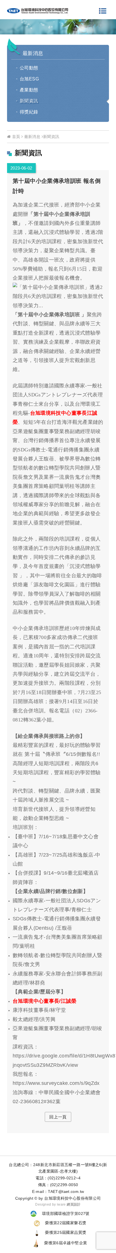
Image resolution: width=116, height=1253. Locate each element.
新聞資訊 (29, 100)
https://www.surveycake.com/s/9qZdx (56, 1083)
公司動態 (29, 67)
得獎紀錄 (29, 111)
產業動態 (29, 89)
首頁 (15, 136)
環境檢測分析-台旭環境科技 (37, 11)
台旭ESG (29, 78)
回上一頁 (58, 1116)
